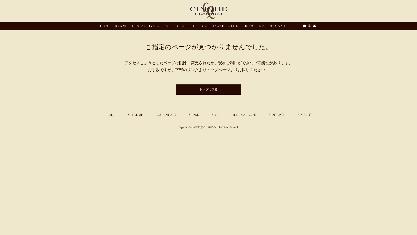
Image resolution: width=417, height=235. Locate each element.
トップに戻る (208, 89)
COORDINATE (211, 26)
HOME (105, 26)
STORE (234, 26)
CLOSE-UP (135, 115)
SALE (168, 26)
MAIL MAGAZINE (274, 26)
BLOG (216, 115)
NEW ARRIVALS (145, 26)
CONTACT (277, 115)
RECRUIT (304, 115)
